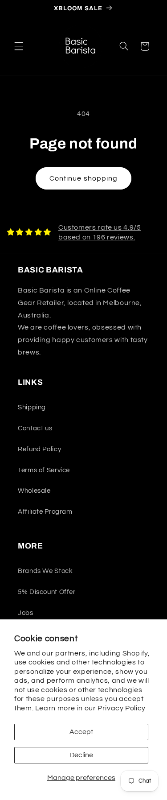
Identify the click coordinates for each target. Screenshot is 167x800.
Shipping (32, 407)
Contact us (35, 428)
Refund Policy (39, 449)
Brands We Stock (45, 571)
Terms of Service (44, 470)
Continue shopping (83, 178)
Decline (81, 755)
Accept (81, 731)
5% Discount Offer (47, 592)
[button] (18, 46)
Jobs (25, 613)
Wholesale (34, 490)
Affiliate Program (45, 511)
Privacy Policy (122, 708)
